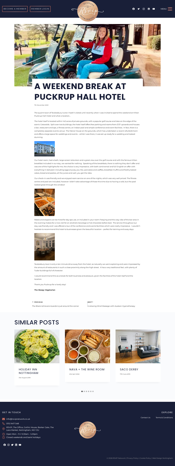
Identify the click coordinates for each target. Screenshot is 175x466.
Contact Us (145, 417)
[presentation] (36, 346)
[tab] (82, 391)
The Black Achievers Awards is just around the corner (55, 304)
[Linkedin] (149, 9)
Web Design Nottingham (162, 458)
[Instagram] (144, 9)
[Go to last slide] (18, 359)
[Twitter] (138, 9)
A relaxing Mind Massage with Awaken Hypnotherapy (111, 304)
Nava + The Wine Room (87, 369)
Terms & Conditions (164, 417)
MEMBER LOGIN (40, 9)
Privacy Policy (132, 458)
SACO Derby (129, 369)
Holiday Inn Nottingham (28, 371)
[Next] (157, 359)
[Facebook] (133, 9)
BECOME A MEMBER (15, 9)
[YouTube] (153, 9)
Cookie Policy (145, 458)
